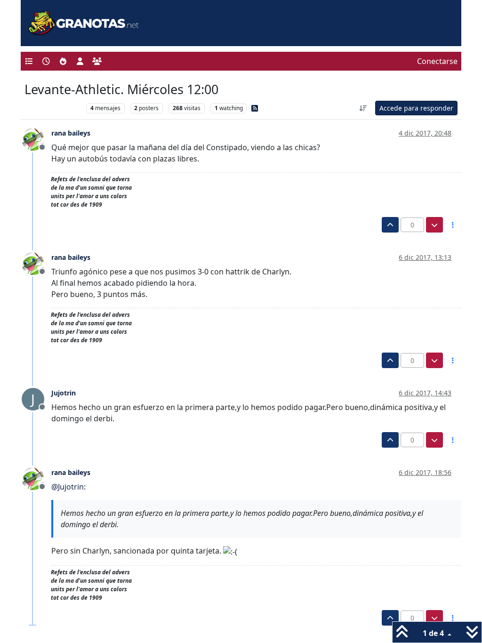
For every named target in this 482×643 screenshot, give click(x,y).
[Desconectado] (36, 139)
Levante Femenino (53, 108)
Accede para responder (416, 108)
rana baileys (70, 133)
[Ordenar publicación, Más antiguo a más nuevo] (363, 108)
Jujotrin (63, 392)
